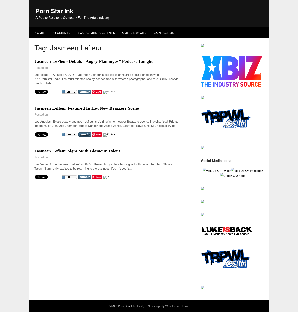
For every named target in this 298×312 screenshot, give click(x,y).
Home (39, 32)
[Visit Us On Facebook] (247, 170)
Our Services (134, 32)
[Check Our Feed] (232, 175)
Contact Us (164, 32)
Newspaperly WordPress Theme (168, 306)
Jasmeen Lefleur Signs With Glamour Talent (77, 150)
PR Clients (60, 32)
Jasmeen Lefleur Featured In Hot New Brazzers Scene (86, 108)
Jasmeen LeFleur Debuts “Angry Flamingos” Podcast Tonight (93, 61)
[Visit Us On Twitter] (217, 170)
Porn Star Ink (54, 10)
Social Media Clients (96, 32)
